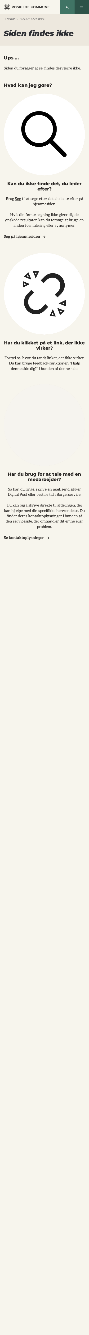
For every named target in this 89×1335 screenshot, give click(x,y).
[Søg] (67, 7)
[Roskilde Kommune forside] (26, 7)
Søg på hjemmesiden (22, 236)
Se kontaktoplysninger (24, 538)
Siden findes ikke (32, 19)
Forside (10, 19)
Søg (18, 199)
